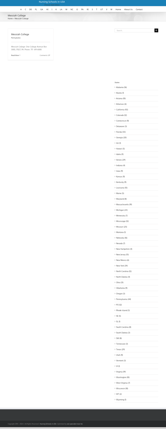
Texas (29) (120, 349)
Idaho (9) (119, 154)
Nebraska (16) (121, 238)
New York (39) (122, 266)
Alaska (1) (120, 93)
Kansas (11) (120, 176)
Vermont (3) (121, 360)
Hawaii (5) (120, 149)
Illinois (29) (120, 160)
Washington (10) (122, 377)
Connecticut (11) (122, 121)
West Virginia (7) (123, 383)
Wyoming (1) (121, 400)
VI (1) (118, 366)
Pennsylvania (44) (123, 299)
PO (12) (119, 305)
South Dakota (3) (123, 333)
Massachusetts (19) (124, 204)
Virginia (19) (121, 372)
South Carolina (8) (123, 327)
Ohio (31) (119, 282)
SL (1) (118, 321)
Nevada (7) (120, 243)
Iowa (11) (119, 171)
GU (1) (118, 143)
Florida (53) (121, 132)
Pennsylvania (15, 38)
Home (10, 18)
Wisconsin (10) (122, 388)
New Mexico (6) (122, 260)
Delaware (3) (121, 126)
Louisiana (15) (121, 188)
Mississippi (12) (122, 221)
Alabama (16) (121, 87)
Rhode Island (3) (123, 310)
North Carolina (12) (124, 271)
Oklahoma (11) (121, 288)
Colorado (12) (121, 115)
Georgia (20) (121, 137)
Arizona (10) (121, 98)
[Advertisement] (136, 56)
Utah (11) (119, 355)
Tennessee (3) (122, 344)
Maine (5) (120, 193)
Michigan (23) (121, 210)
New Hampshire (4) (124, 249)
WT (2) (119, 394)
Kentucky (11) (121, 182)
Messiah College (20, 34)
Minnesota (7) (121, 216)
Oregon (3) (120, 293)
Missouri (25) (121, 227)
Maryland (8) (121, 199)
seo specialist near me (75, 424)
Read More (15, 55)
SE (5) (118, 316)
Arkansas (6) (121, 104)
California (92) (122, 109)
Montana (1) (121, 232)
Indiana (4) (120, 165)
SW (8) (119, 338)
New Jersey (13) (122, 254)
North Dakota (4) (123, 277)
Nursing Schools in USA (52, 1)
